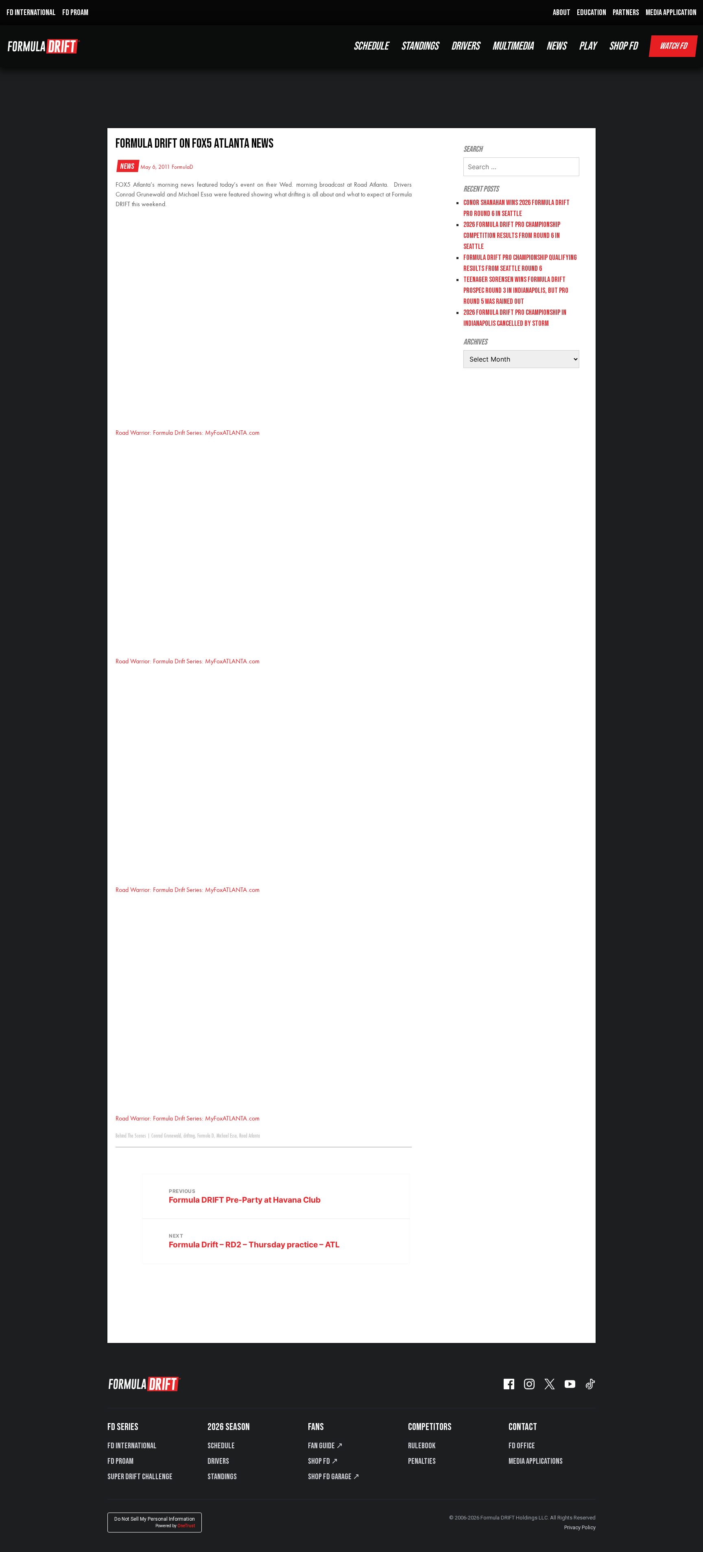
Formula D (205, 1136)
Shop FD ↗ (323, 1461)
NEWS (556, 46)
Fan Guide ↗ (325, 1446)
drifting (189, 1136)
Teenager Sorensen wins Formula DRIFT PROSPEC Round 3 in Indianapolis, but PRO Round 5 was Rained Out (515, 290)
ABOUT (561, 12)
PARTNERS (626, 12)
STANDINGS (419, 46)
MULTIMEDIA (512, 46)
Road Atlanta (249, 1136)
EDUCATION (591, 12)
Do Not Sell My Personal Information (154, 1522)
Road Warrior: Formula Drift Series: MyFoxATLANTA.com (188, 433)
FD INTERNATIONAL (31, 12)
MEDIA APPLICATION (671, 12)
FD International (132, 1446)
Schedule (221, 1446)
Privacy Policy (580, 1527)
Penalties (422, 1461)
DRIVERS (465, 46)
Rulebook (421, 1446)
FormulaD (182, 167)
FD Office (522, 1446)
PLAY (587, 46)
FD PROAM (75, 12)
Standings (222, 1477)
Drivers (218, 1461)
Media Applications (536, 1461)
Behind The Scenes (131, 1136)
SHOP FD (623, 46)
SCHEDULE (371, 46)
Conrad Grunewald (166, 1136)
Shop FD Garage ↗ (334, 1477)
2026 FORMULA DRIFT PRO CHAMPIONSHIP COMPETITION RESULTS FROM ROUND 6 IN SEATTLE (511, 235)
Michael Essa (226, 1136)
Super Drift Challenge (139, 1477)
